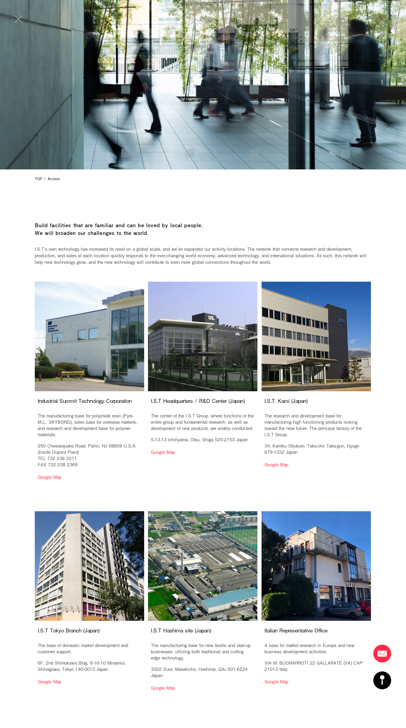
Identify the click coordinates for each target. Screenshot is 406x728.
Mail (382, 653)
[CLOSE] (19, 19)
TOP (38, 178)
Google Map (50, 477)
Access (382, 680)
